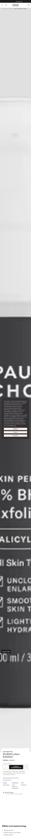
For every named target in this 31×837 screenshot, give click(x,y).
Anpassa (15, 428)
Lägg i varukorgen (16, 767)
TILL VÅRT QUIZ (7, 780)
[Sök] (6, 5)
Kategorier (11, 8)
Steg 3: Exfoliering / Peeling (20, 8)
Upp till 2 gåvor (16, 1)
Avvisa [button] (15, 432)
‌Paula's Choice (5, 8)
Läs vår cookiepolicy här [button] (10, 425)
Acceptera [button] (15, 435)
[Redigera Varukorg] (28, 5)
